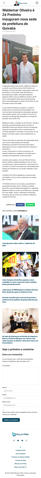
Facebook (20, 204)
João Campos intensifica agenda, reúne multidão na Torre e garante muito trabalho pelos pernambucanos (19, 282)
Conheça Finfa (20, 450)
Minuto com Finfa (20, 463)
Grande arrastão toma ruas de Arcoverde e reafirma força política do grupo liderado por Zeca (20, 300)
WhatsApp (30, 204)
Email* (4, 395)
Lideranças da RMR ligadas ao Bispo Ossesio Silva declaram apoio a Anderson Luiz (20, 291)
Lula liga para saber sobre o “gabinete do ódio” (18, 244)
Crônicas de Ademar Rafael (20, 457)
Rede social (6, 402)
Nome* (4, 387)
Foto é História (20, 454)
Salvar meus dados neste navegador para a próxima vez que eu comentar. (19, 413)
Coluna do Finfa (20, 460)
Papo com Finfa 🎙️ (20, 467)
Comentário (6, 366)
